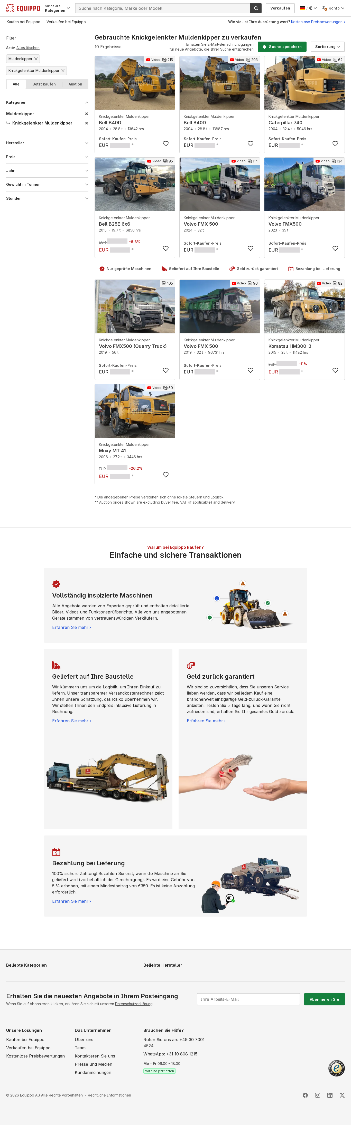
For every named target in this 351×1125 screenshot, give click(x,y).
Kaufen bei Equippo (25, 1039)
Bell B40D (110, 122)
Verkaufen (280, 8)
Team (80, 1047)
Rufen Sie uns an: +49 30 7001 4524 (174, 1042)
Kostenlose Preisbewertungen (317, 22)
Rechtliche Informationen (109, 1095)
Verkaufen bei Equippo (28, 1047)
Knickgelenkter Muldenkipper (124, 116)
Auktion (75, 84)
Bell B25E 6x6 (114, 224)
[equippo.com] (23, 8)
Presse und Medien (93, 1064)
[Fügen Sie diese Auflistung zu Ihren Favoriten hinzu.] (166, 144)
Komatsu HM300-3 (290, 346)
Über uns (84, 1039)
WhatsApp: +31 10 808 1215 (170, 1053)
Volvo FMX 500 (201, 224)
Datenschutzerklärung (134, 1004)
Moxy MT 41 (112, 450)
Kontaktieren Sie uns (95, 1056)
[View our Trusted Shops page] (336, 1067)
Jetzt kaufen (44, 84)
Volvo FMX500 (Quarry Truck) (133, 346)
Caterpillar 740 (285, 122)
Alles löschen (28, 47)
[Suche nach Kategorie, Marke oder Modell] (256, 8)
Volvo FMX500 (285, 224)
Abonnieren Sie (324, 999)
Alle (16, 84)
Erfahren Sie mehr (70, 627)
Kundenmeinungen (93, 1072)
